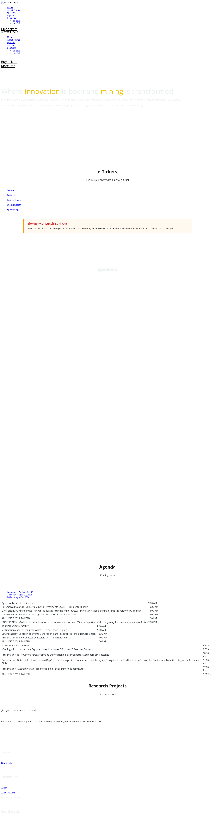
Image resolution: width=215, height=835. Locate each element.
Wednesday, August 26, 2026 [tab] (20, 592)
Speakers (11, 12)
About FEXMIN (9, 792)
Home (10, 7)
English (16, 20)
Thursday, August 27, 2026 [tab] (19, 594)
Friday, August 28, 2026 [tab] (18, 597)
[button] (9, 29)
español (16, 23)
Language (11, 18)
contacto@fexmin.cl (10, 797)
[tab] (110, 190)
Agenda (10, 15)
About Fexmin (13, 10)
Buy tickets (6, 763)
